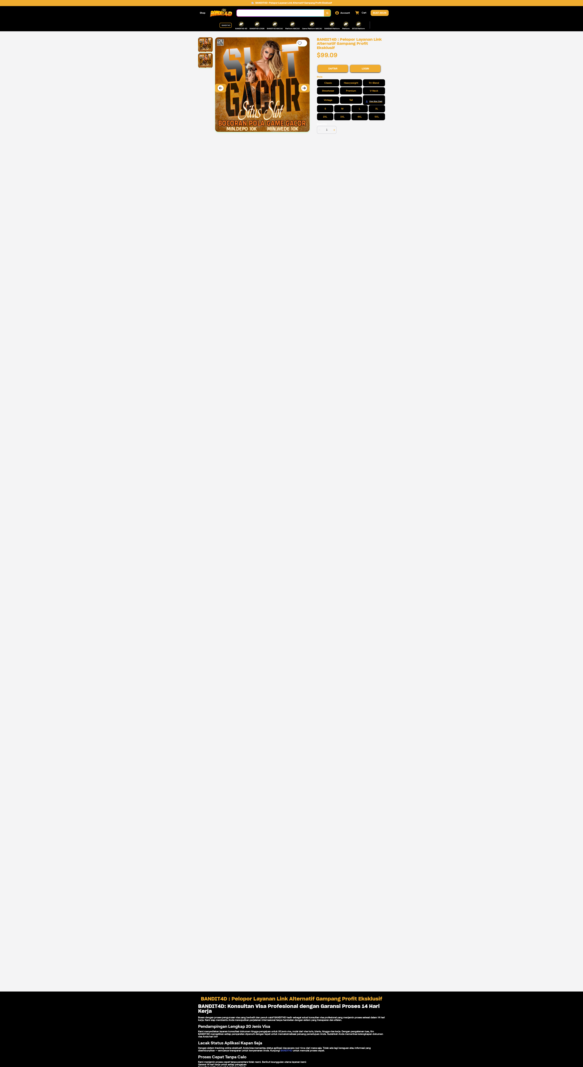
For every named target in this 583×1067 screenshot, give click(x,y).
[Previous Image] (220, 88)
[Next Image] (304, 88)
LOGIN (365, 68)
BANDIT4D (286, 1050)
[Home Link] (221, 13)
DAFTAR (332, 68)
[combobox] (280, 13)
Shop (202, 13)
